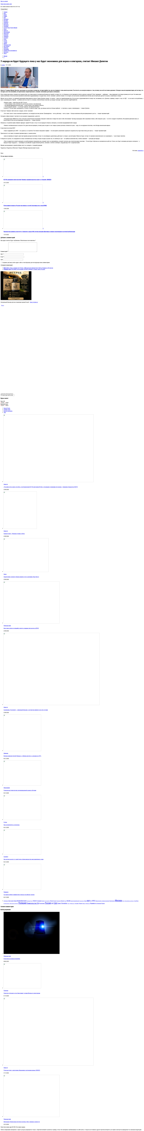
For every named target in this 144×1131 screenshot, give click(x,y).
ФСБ (96, 903)
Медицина (6, 25)
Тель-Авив (77, 903)
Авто (5, 13)
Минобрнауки (112, 900)
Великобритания (21, 901)
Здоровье (6, 26)
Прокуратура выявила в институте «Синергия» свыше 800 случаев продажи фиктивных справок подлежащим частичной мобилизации (39, 231)
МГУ (91, 900)
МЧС (93, 901)
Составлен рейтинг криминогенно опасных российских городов (19, 894)
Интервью (6, 19)
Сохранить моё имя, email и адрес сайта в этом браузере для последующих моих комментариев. (26, 262)
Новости (6, 30)
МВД (88, 901)
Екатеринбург (47, 900)
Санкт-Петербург (62, 903)
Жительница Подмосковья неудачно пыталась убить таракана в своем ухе (22, 1121)
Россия (48, 903)
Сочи (68, 903)
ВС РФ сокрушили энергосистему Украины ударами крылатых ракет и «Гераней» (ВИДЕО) (27, 179)
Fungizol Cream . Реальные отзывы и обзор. (14, 533)
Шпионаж (6, 47)
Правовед (6, 36)
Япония (103, 903)
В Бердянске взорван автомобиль (12, 958)
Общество (6, 33)
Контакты (6, 52)
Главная (5, 12)
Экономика (6, 49)
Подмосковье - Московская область (11, 903)
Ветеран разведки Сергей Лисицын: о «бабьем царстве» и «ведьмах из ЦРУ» (22, 756)
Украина (92, 903)
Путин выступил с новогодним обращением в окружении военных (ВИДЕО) (22, 1070)
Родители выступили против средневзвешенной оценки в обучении (20, 790)
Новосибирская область (129, 900)
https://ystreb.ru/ (34, 302)
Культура (6, 23)
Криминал (6, 22)
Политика (6, 35)
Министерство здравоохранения (102, 900)
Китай (68, 901)
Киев (65, 900)
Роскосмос (42, 903)
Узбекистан (88, 903)
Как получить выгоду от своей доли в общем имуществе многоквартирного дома (23, 859)
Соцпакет (6, 37)
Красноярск (81, 900)
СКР (52, 903)
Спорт (5, 39)
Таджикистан (72, 903)
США (55, 903)
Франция (99, 903)
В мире (5, 16)
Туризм (5, 42)
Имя (2, 254)
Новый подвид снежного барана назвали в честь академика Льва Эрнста (21, 577)
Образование (7, 32)
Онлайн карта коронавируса (10, 50)
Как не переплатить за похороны (12, 825)
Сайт (2, 259)
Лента (5, 53)
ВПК (5, 17)
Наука (5, 29)
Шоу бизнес (6, 46)
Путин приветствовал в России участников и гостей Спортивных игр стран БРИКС (25, 205)
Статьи (5, 40)
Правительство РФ (33, 903)
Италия (54, 900)
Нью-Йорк (136, 900)
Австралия (11, 901)
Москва (118, 900)
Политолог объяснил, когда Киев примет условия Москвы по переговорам (22, 993)
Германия (39, 901)
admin (3, 65)
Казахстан (59, 900)
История (6, 20)
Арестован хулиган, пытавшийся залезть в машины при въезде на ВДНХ (21, 628)
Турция (80, 903)
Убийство (83, 903)
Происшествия (7, 45)
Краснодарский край (74, 900)
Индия (51, 900)
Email (2, 257)
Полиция (22, 903)
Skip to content (4, 1)
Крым (85, 900)
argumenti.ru (140, 150)
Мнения (10, 27)
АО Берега (6, 900)
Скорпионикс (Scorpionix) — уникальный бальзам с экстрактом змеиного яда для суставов (26, 710)
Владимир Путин (29, 900)
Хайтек (5, 43)
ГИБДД (35, 901)
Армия (5, 15)
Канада (62, 900)
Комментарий (4, 251)
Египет (43, 900)
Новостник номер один (6, 4)
